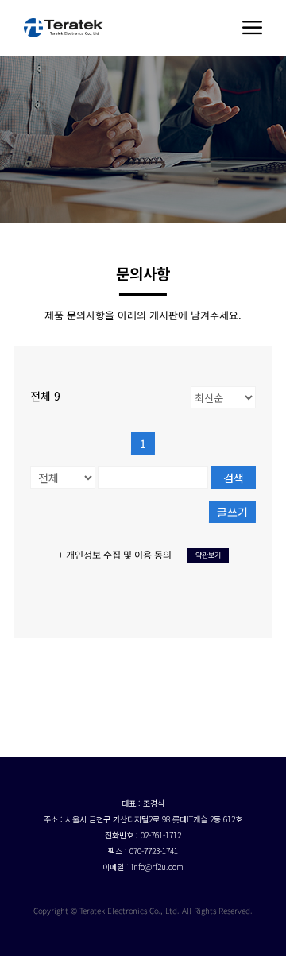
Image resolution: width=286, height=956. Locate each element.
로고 (63, 28)
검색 (233, 478)
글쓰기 (232, 512)
